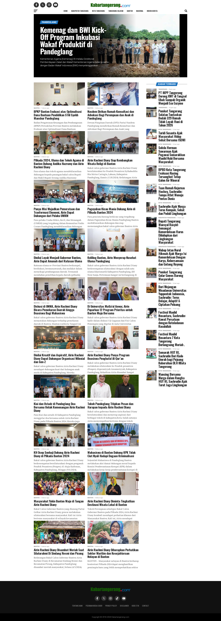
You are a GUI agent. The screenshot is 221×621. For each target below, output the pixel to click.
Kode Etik (135, 605)
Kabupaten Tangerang (80, 10)
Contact (145, 605)
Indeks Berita (152, 10)
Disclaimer (124, 605)
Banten (130, 10)
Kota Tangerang (98, 10)
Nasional (139, 10)
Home (66, 10)
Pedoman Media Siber (94, 605)
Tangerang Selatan (115, 10)
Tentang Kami (77, 605)
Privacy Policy (111, 605)
